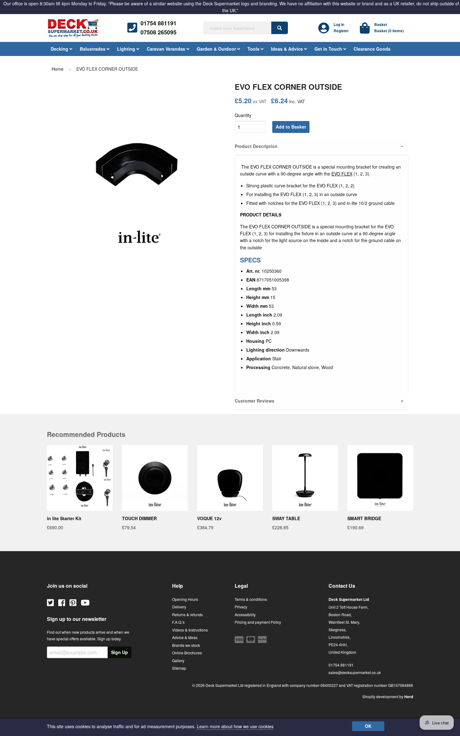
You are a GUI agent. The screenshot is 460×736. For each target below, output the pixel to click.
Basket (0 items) (389, 30)
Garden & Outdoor (217, 49)
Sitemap (179, 668)
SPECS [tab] (250, 260)
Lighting (126, 49)
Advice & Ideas (184, 637)
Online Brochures (187, 652)
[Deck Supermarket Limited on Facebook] (61, 602)
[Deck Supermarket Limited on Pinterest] (72, 602)
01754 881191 (158, 23)
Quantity (243, 115)
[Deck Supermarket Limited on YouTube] (85, 602)
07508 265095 (158, 32)
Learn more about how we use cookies (235, 726)
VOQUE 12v (209, 518)
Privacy (241, 606)
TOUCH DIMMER (139, 518)
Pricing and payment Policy (258, 622)
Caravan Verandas (167, 49)
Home (58, 69)
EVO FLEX (341, 173)
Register (341, 30)
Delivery (179, 606)
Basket (380, 24)
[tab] (321, 214)
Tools (254, 49)
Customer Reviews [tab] (254, 401)
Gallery (178, 660)
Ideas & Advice (287, 49)
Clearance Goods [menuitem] (372, 49)
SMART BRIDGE (364, 518)
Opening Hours (185, 599)
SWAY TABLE (286, 518)
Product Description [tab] (256, 146)
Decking (60, 49)
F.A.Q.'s (178, 622)
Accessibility (245, 614)
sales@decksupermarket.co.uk (355, 672)
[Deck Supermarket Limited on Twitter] (50, 602)
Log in (339, 24)
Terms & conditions (251, 599)
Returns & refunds (187, 614)
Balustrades (93, 49)
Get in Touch (328, 49)
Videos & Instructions (190, 629)
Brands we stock (186, 645)
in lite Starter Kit (64, 518)
